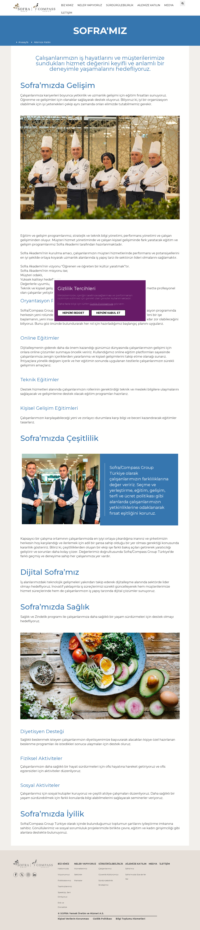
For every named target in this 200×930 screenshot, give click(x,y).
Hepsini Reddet (73, 312)
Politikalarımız (64, 880)
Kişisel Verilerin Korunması (73, 918)
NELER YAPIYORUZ (90, 5)
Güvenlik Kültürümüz (108, 874)
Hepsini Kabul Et (108, 312)
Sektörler (78, 874)
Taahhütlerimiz (65, 886)
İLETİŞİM (66, 12)
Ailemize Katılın (42, 42)
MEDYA (168, 5)
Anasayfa (23, 42)
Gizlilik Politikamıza (101, 303)
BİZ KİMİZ (67, 5)
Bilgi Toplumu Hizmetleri (130, 918)
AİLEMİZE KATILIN (148, 5)
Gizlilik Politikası (102, 918)
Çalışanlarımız (105, 868)
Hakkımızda (63, 868)
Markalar (78, 880)
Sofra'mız (129, 868)
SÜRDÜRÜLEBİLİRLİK (119, 5)
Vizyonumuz (64, 874)
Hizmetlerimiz (80, 868)
